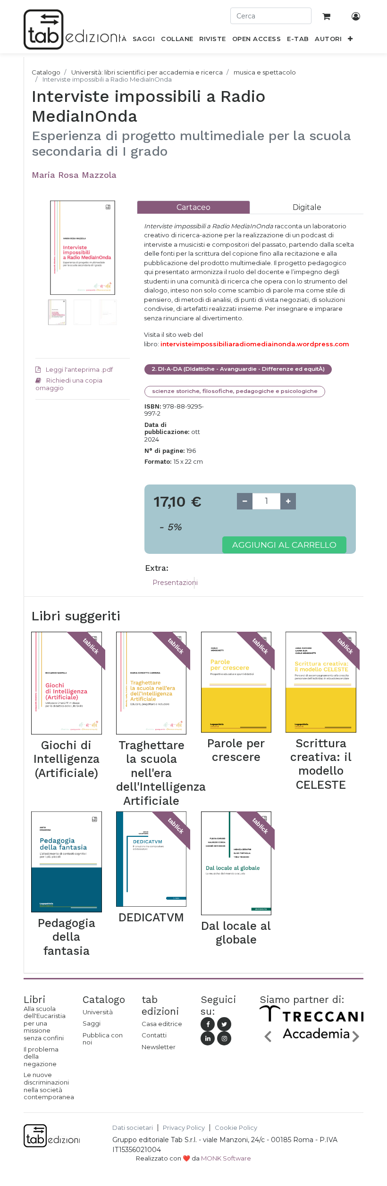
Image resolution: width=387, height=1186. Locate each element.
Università (98, 1012)
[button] (350, 41)
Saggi (92, 1023)
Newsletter (159, 1047)
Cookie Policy (236, 1127)
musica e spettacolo (265, 72)
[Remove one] (244, 501)
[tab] (193, 207)
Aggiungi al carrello (284, 545)
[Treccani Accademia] (311, 1039)
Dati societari (132, 1127)
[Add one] (288, 501)
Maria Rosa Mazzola (74, 175)
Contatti (154, 1035)
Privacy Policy (184, 1127)
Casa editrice (162, 1023)
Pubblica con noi (103, 1038)
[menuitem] (144, 41)
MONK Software (226, 1158)
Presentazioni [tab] (175, 582)
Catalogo (46, 72)
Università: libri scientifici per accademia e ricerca (147, 72)
